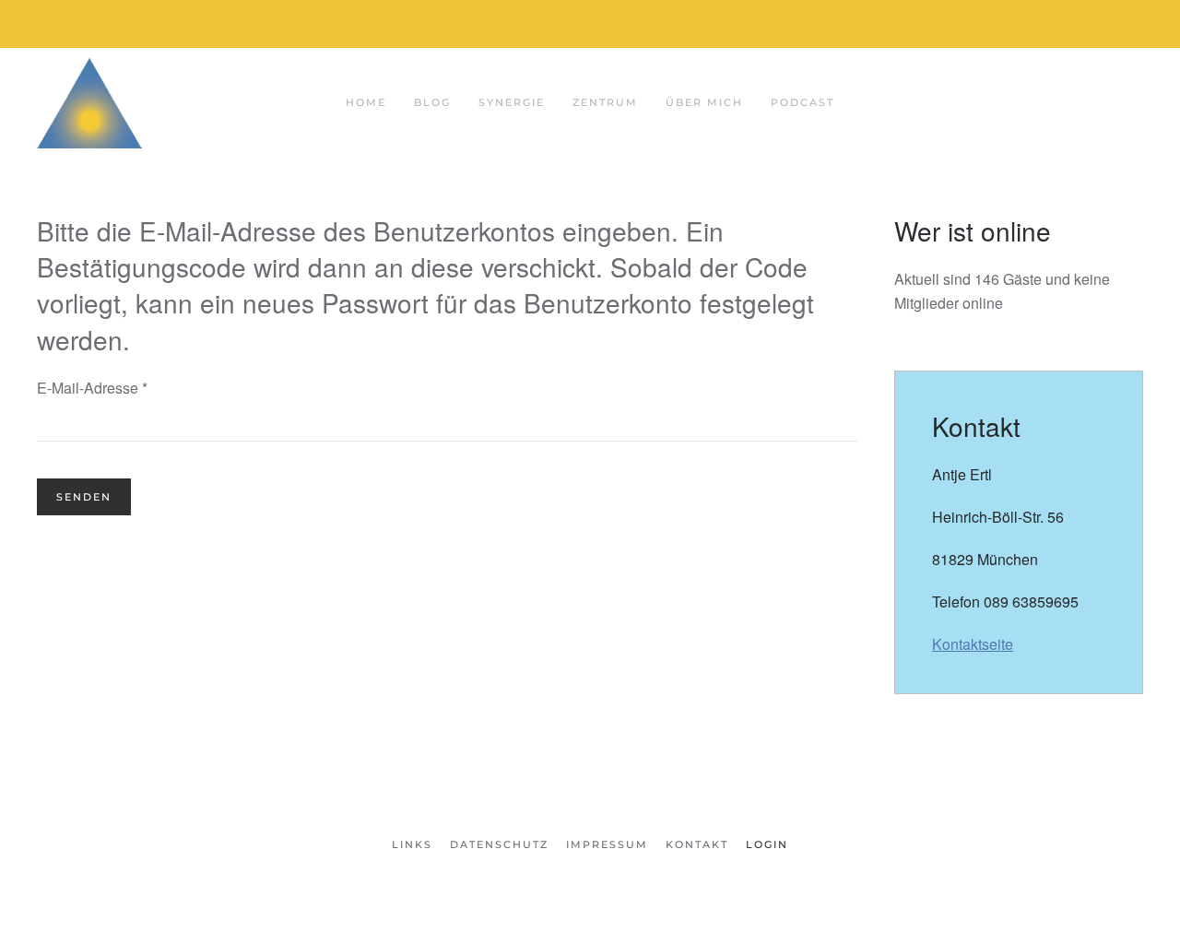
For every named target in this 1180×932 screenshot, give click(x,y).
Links (412, 844)
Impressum (607, 844)
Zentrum (605, 102)
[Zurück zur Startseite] (89, 102)
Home (366, 102)
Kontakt (697, 844)
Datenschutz (499, 844)
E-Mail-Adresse (92, 387)
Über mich (704, 102)
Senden (84, 496)
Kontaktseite (972, 644)
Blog (432, 102)
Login (767, 844)
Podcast (802, 102)
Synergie (511, 102)
